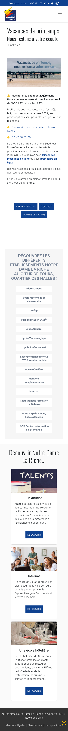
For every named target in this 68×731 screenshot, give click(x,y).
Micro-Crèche (34, 288)
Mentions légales (15, 725)
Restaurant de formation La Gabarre (34, 402)
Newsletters (35, 725)
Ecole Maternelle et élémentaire (34, 299)
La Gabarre (50, 713)
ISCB (62, 713)
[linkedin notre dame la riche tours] (48, 3)
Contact (25, 3)
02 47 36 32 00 (36, 3)
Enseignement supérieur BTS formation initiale (34, 358)
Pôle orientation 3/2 (34, 319)
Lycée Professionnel (34, 347)
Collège (34, 310)
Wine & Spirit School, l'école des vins (34, 415)
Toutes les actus (34, 214)
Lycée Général (34, 328)
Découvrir (34, 534)
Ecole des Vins (34, 717)
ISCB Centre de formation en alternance (34, 428)
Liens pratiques (53, 725)
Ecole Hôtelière (34, 369)
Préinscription (14, 3)
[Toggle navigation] (60, 15)
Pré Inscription (26, 206)
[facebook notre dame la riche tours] (44, 3)
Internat (34, 391)
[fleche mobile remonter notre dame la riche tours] (64, 723)
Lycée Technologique (34, 338)
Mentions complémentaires (34, 380)
